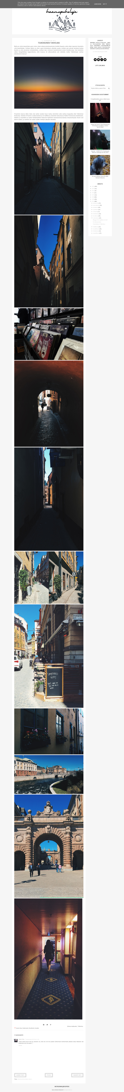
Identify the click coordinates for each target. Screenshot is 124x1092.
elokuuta (95, 211)
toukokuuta (96, 218)
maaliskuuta (96, 229)
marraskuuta (96, 205)
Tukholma (80, 1026)
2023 (93, 188)
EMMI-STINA (21, 1039)
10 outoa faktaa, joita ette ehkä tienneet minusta (100, 177)
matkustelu (74, 1026)
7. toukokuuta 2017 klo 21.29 (32, 1039)
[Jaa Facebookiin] (43, 1025)
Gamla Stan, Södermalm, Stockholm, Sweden (27, 1028)
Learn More (97, 4)
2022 (93, 190)
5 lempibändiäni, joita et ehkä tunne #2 (100, 99)
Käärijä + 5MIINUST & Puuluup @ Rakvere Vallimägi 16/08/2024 (100, 151)
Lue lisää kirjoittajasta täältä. (100, 51)
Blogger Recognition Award (100, 220)
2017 (93, 201)
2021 (93, 192)
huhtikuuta (96, 226)
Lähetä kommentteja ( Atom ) (24, 1079)
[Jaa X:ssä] (47, 1025)
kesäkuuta (95, 216)
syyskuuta (95, 209)
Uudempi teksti (20, 1075)
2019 (93, 197)
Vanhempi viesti (77, 1075)
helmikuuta (96, 231)
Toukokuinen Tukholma (99, 224)
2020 (93, 195)
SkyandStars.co (68, 1090)
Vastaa (20, 1045)
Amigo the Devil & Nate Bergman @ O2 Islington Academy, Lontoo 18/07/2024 (100, 126)
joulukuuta (96, 203)
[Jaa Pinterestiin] (50, 1025)
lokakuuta (95, 207)
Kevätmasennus (97, 222)
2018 (93, 199)
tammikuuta (96, 233)
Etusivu (49, 1075)
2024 (93, 186)
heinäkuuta (96, 213)
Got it (105, 4)
